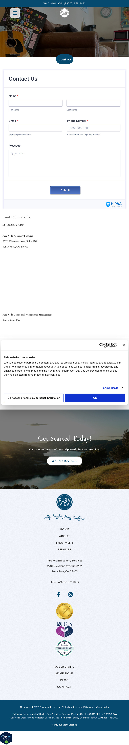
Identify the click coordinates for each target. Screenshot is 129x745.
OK (95, 397)
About (64, 535)
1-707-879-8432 (66, 460)
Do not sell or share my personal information (34, 397)
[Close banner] (124, 345)
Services (64, 549)
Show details (110, 387)
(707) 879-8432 (76, 3)
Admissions (64, 673)
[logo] (64, 12)
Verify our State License (64, 724)
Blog (64, 680)
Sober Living (64, 666)
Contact (64, 686)
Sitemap (88, 707)
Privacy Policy (102, 707)
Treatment (64, 542)
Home (64, 529)
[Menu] (15, 13)
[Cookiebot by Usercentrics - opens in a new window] (102, 345)
